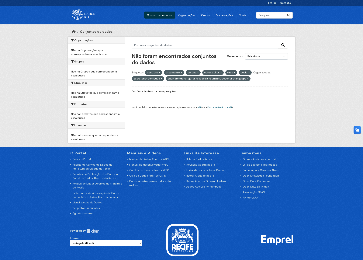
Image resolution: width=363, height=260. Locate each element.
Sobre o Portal (82, 159)
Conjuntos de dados (159, 15)
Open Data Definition (256, 186)
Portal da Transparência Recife (205, 170)
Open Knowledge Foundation (261, 175)
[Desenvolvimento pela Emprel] (277, 240)
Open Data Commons (256, 181)
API (199, 107)
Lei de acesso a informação (260, 164)
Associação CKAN (254, 192)
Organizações (186, 15)
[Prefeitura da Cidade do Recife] (182, 240)
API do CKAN (250, 197)
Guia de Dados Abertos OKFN (147, 175)
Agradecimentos (83, 213)
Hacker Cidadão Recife (200, 175)
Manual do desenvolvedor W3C (148, 164)
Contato (285, 3)
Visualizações (224, 15)
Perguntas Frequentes (86, 208)
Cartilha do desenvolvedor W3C (149, 170)
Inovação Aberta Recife (200, 164)
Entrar (272, 3)
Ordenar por (235, 56)
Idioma (74, 238)
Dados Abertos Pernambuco (204, 186)
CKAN (92, 231)
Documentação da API (219, 107)
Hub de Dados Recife (199, 159)
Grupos (205, 15)
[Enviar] (288, 15)
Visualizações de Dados (87, 202)
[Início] (74, 32)
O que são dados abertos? (259, 159)
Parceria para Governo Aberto (261, 170)
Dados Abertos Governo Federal (206, 181)
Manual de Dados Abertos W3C (149, 159)
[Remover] (159, 72)
